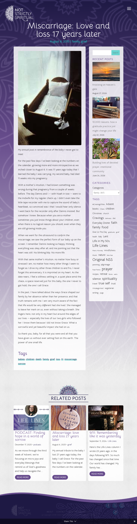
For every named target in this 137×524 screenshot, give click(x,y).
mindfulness (109, 250)
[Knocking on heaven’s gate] (106, 72)
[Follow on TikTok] (116, 512)
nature (101, 254)
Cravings (98, 218)
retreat (103, 274)
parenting (96, 265)
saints (115, 274)
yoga (101, 293)
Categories (98, 187)
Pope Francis (96, 270)
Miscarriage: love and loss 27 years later (65, 436)
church (106, 213)
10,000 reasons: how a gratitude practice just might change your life (104, 126)
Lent (105, 236)
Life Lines (100, 245)
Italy (100, 236)
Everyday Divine (101, 222)
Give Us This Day (99, 232)
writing (95, 292)
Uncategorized (97, 288)
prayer (107, 269)
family (76, 41)
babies (21, 359)
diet (114, 218)
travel (94, 283)
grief (84, 41)
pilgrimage (105, 264)
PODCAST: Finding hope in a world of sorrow (30, 436)
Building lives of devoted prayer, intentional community (105, 167)
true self (104, 283)
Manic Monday (97, 250)
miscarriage (70, 359)
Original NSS (102, 260)
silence (96, 279)
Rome (111, 274)
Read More (23, 477)
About (50, 512)
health (94, 237)
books (95, 208)
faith (114, 223)
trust (113, 283)
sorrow (22, 363)
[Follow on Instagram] (122, 505)
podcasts (37, 444)
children (30, 359)
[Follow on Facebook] (108, 505)
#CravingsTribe (98, 204)
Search (115, 52)
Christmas (97, 213)
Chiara (102, 209)
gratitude (111, 232)
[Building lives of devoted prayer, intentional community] (106, 149)
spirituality (109, 279)
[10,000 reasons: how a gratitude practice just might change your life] (106, 108)
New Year (110, 255)
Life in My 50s (101, 241)
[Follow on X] (115, 505)
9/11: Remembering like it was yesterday (105, 434)
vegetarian (109, 288)
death (38, 359)
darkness (108, 218)
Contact (60, 512)
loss (58, 359)
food (105, 227)
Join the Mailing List (79, 512)
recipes (95, 274)
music (94, 255)
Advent (110, 204)
